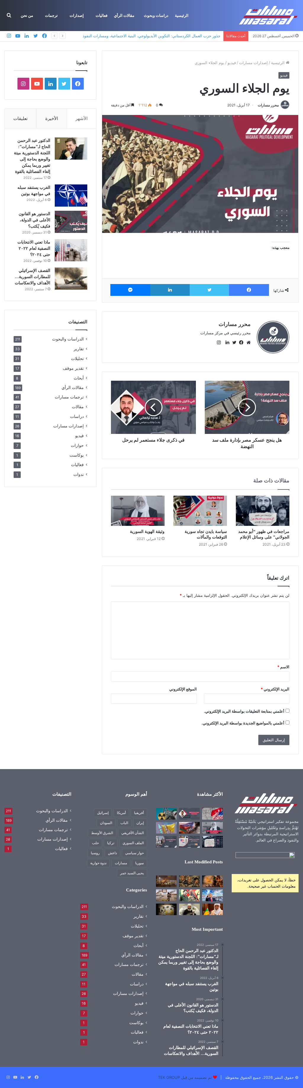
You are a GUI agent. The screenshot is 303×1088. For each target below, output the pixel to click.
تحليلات (77, 358)
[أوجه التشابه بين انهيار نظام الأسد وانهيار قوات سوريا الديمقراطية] (166, 895)
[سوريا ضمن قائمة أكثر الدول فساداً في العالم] (212, 841)
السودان (106, 823)
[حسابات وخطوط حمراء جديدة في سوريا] (166, 841)
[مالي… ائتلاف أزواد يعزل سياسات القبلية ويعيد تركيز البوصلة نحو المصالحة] (212, 909)
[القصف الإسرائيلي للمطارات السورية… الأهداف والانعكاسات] (71, 278)
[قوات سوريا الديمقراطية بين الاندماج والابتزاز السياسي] (166, 909)
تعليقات (20, 118)
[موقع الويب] (247, 342)
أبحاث (79, 377)
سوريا (139, 863)
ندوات (78, 474)
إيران (140, 823)
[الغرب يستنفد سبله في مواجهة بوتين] (71, 195)
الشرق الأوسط (102, 833)
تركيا (110, 843)
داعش (112, 853)
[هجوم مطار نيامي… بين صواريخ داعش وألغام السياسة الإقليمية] (166, 881)
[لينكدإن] (170, 290)
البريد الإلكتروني (275, 689)
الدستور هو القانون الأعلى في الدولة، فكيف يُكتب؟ (34, 220)
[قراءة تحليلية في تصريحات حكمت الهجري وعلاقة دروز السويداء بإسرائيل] (189, 909)
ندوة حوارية (98, 863)
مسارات (121, 863)
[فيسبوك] (249, 290)
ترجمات (51, 15)
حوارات (77, 445)
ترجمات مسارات (69, 397)
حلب (95, 843)
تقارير (79, 348)
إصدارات (77, 15)
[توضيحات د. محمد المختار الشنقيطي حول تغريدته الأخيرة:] (189, 813)
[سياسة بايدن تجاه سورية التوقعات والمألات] (200, 511)
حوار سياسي (134, 853)
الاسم (283, 666)
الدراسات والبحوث (68, 339)
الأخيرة (51, 118)
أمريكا (121, 812)
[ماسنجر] (130, 290)
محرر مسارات (268, 105)
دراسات (77, 416)
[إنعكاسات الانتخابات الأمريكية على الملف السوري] (189, 841)
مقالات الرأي (124, 15)
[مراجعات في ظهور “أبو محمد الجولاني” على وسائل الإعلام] (262, 511)
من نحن (27, 15)
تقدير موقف (73, 368)
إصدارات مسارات (253, 62)
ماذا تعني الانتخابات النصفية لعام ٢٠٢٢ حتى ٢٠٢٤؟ (33, 248)
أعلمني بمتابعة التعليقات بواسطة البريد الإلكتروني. (244, 711)
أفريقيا (139, 812)
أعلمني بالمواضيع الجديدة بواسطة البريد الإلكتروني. (243, 723)
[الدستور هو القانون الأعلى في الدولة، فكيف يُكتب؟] (71, 222)
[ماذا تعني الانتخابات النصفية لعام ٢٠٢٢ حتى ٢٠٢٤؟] (71, 250)
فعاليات (101, 15)
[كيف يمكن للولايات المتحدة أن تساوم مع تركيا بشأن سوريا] (212, 813)
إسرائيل (103, 812)
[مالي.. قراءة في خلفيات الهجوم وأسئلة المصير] (212, 881)
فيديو (232, 62)
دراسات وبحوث (156, 15)
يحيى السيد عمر (132, 873)
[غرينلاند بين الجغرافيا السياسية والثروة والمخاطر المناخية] (212, 895)
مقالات (78, 406)
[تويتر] (209, 290)
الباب (124, 823)
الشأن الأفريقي (132, 833)
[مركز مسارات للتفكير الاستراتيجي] (268, 15)
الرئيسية (181, 15)
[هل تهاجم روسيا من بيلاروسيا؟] (189, 828)
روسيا (95, 853)
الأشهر (81, 118)
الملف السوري (133, 843)
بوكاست (77, 455)
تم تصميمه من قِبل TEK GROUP (185, 1077)
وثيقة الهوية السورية (147, 531)
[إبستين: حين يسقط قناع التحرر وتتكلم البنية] (189, 881)
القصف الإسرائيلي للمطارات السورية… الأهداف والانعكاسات (32, 276)
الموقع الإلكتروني (183, 689)
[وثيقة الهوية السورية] (138, 511)
